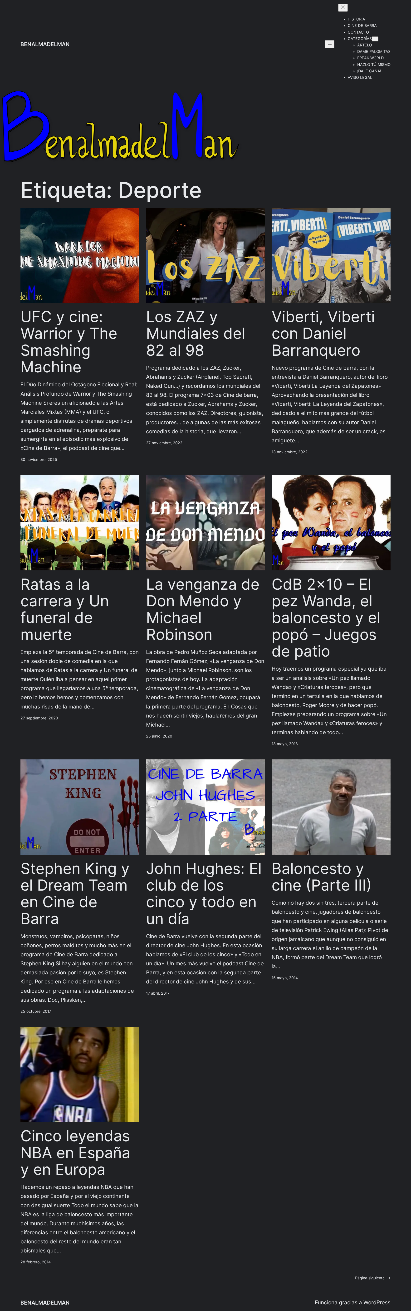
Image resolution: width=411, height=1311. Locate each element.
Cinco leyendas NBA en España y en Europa (75, 1152)
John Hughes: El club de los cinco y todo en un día (204, 893)
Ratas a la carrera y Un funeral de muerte (64, 609)
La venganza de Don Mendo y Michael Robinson (202, 609)
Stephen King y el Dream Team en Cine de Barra (75, 893)
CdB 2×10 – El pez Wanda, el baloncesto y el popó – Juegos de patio (326, 618)
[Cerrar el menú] (343, 8)
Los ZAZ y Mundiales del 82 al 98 (195, 333)
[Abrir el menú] (329, 44)
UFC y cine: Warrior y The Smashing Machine (68, 341)
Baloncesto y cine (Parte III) (322, 877)
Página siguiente (373, 1278)
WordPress (377, 1302)
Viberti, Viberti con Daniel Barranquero (323, 333)
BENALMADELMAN (45, 44)
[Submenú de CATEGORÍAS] (375, 38)
